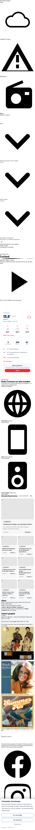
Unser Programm (16, 300)
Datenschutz (10, 827)
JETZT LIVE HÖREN (6, 300)
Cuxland (2, 200)
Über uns (5, 239)
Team (12, 160)
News (1, 239)
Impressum (16, 239)
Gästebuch (11, 239)
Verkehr (6, 199)
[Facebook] (17, 764)
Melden (17, 370)
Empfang (2, 160)
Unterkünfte (10, 238)
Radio (1, 123)
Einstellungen (17, 824)
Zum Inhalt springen (5, 0)
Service (2, 162)
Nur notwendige (17, 815)
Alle (32, 496)
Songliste (16, 160)
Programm (7, 160)
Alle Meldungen (7, 361)
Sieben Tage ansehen (8, 335)
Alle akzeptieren (17, 820)
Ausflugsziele (3, 238)
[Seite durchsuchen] (1, 241)
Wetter (1, 199)
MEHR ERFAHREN (6, 386)
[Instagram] (17, 797)
